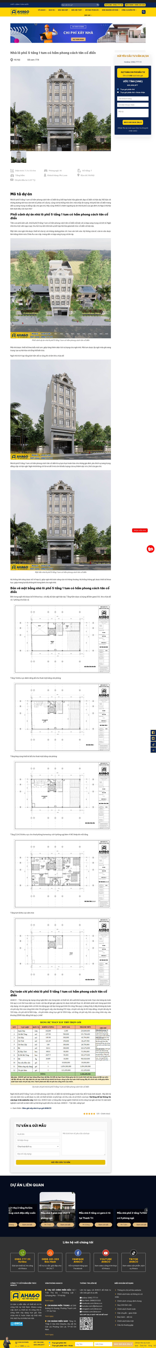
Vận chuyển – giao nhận (127, 1313)
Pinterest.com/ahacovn (91, 1312)
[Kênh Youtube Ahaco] (153, 738)
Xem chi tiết (20, 1225)
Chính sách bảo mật (125, 1321)
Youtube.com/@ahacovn (91, 1306)
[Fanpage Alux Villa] (153, 732)
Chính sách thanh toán (126, 1309)
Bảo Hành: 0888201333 (91, 1300)
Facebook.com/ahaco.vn (91, 1303)
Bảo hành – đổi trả (124, 1317)
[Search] (144, 12)
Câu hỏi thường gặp (125, 1325)
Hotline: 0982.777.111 (133, 62)
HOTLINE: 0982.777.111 (114, 5)
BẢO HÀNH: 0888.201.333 (135, 5)
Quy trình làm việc (124, 1305)
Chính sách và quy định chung (129, 1301)
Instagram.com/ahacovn (91, 1309)
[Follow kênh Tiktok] (153, 744)
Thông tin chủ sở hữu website (129, 1290)
